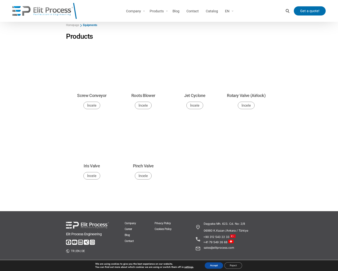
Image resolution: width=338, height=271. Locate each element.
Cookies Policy (163, 229)
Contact (129, 241)
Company (130, 223)
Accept (214, 265)
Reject (233, 265)
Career (128, 229)
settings (188, 267)
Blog (127, 235)
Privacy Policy (163, 223)
